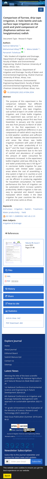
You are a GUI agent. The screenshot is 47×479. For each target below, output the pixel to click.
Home (7, 345)
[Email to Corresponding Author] (20, 49)
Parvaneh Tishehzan (12, 52)
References (13, 233)
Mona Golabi (32, 49)
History (11, 288)
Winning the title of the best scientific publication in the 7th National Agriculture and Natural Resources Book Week (23, 378)
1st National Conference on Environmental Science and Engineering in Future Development (23, 390)
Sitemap (8, 364)
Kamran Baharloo (10, 46)
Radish (28, 209)
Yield (24, 212)
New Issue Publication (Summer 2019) (21, 417)
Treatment (37, 209)
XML (8, 276)
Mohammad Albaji (11, 49)
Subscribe (36, 461)
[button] (30, 470)
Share (10, 296)
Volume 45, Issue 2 (32, 243)
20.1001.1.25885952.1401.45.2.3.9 (20, 216)
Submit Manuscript (13, 357)
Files (9, 270)
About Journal (11, 349)
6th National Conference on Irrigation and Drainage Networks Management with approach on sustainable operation (23, 399)
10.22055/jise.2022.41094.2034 (20, 92)
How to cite (13, 303)
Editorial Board (11, 353)
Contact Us (9, 361)
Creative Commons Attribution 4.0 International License (27, 437)
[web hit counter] (20, 445)
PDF (12, 281)
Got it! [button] (7, 476)
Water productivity (11, 212)
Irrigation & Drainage (12, 223)
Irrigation (18, 209)
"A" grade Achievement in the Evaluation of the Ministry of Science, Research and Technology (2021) (23, 410)
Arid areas (7, 209)
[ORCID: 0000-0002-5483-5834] (22, 49)
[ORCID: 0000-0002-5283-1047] (22, 52)
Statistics (12, 311)
